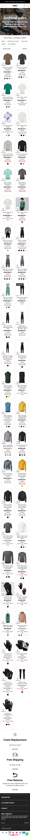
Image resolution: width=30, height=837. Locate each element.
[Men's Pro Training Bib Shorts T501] (7, 289)
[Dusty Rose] (19, 635)
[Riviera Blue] (9, 107)
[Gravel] (19, 279)
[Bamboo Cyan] (6, 107)
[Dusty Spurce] (6, 307)
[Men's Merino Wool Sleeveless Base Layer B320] (22, 377)
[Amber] (22, 486)
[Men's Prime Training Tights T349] (22, 289)
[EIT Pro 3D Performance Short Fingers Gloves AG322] (7, 674)
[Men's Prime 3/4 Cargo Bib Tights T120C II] (22, 347)
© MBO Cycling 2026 (6, 828)
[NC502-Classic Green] (7, 78)
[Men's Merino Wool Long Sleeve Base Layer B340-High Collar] (22, 557)
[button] (7, 72)
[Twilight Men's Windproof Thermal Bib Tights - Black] (22, 317)
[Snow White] (19, 135)
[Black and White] (22, 663)
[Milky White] (23, 635)
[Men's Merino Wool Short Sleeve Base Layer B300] (7, 527)
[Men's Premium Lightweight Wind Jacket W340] (22, 407)
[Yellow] (9, 396)
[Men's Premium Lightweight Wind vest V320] (7, 377)
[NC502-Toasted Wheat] (4, 78)
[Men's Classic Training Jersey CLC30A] (22, 174)
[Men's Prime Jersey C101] (22, 88)
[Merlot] (9, 724)
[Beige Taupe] (10, 455)
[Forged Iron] (19, 77)
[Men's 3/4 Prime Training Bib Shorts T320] (7, 317)
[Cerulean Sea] (6, 135)
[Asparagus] (23, 279)
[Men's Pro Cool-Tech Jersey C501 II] (22, 59)
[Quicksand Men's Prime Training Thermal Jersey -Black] (7, 496)
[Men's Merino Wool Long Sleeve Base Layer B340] (7, 557)
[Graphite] (23, 250)
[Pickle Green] (22, 455)
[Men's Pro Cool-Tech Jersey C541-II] (22, 145)
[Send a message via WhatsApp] (27, 834)
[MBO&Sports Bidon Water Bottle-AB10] (7, 617)
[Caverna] (4, 279)
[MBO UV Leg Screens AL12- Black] (22, 674)
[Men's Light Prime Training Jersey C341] (7, 145)
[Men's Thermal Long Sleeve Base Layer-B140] (22, 527)
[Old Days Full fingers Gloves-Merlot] (22, 588)
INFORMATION (5, 797)
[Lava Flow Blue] (8, 250)
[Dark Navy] (21, 77)
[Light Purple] (5, 455)
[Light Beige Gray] (23, 77)
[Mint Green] (8, 635)
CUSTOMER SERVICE (7, 803)
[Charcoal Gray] (21, 279)
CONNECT (4, 808)
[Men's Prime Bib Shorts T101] (22, 232)
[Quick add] (3, 63)
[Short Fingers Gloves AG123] (22, 645)
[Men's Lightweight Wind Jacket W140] (7, 436)
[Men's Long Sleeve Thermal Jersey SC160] (7, 465)
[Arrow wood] (9, 279)
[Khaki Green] (7, 279)
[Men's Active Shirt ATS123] (7, 117)
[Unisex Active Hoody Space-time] (22, 617)
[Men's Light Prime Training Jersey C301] (7, 88)
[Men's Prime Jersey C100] (7, 204)
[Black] (21, 135)
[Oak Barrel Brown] (21, 250)
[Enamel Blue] (6, 426)
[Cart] (27, 6)
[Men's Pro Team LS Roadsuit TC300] (7, 232)
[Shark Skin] (23, 164)
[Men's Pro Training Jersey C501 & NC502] (7, 59)
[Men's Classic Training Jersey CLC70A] (7, 174)
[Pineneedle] (23, 135)
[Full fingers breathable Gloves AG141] (7, 705)
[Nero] (21, 164)
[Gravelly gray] (6, 577)
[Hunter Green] (22, 222)
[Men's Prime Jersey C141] (22, 117)
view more (15, 749)
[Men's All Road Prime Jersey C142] (22, 436)
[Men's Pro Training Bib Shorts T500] (22, 260)
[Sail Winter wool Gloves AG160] (7, 588)
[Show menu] (2, 6)
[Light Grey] (8, 455)
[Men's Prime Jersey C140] (22, 204)
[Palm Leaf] (9, 135)
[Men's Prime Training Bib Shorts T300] (7, 260)
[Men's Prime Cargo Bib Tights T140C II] (7, 347)
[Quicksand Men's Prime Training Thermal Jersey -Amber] (22, 465)
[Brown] (24, 455)
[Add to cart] (3, 621)
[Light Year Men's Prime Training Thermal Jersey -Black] (22, 496)
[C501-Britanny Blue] (9, 78)
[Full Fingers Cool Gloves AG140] (7, 645)
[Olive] (21, 635)
